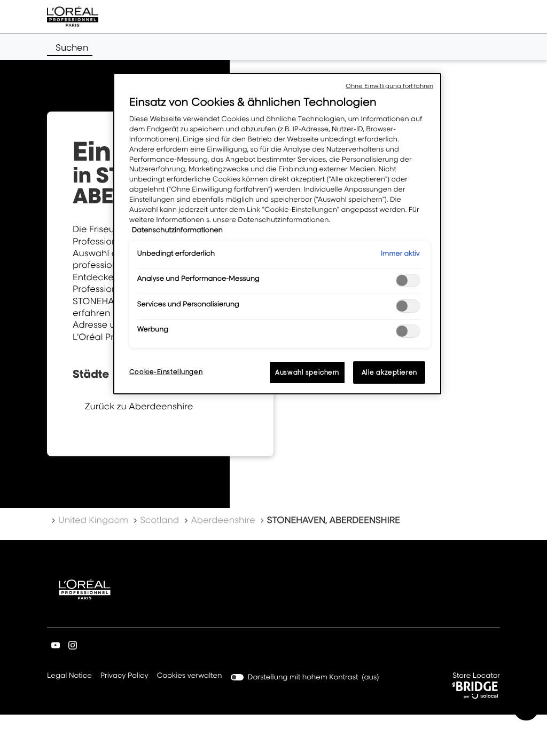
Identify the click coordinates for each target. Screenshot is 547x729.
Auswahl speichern (307, 372)
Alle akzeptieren (389, 372)
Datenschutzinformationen (177, 230)
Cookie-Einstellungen (165, 372)
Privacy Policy (124, 676)
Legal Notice (69, 676)
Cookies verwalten (189, 675)
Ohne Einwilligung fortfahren (389, 86)
